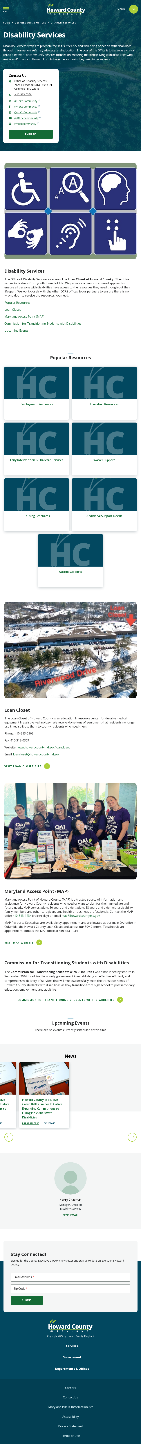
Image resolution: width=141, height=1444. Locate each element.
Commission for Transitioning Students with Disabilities (42, 324)
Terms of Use (70, 1436)
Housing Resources (37, 516)
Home (6, 22)
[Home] (66, 9)
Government (72, 1357)
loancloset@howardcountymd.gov (36, 754)
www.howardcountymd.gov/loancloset (44, 747)
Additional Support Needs (104, 516)
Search (121, 9)
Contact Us (70, 1397)
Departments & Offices (30, 22)
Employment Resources (37, 404)
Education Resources (104, 404)
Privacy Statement (70, 1426)
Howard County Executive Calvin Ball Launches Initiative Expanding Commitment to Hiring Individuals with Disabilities (42, 1108)
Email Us (31, 134)
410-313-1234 (22, 916)
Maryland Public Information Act (70, 1407)
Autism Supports (70, 572)
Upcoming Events (16, 330)
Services (72, 1346)
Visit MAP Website (19, 942)
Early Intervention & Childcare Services (36, 460)
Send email (70, 1215)
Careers (70, 1388)
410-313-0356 (23, 94)
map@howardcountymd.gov (81, 916)
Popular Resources (17, 303)
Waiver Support (104, 460)
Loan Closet (12, 310)
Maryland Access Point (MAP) (24, 317)
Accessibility (70, 1417)
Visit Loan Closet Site (22, 766)
